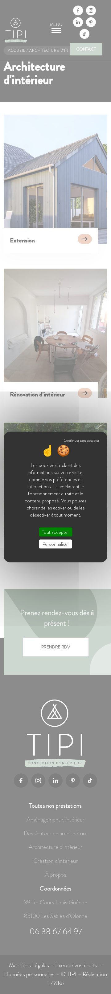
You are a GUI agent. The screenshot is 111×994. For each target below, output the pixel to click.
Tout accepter (55, 532)
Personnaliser (55, 544)
